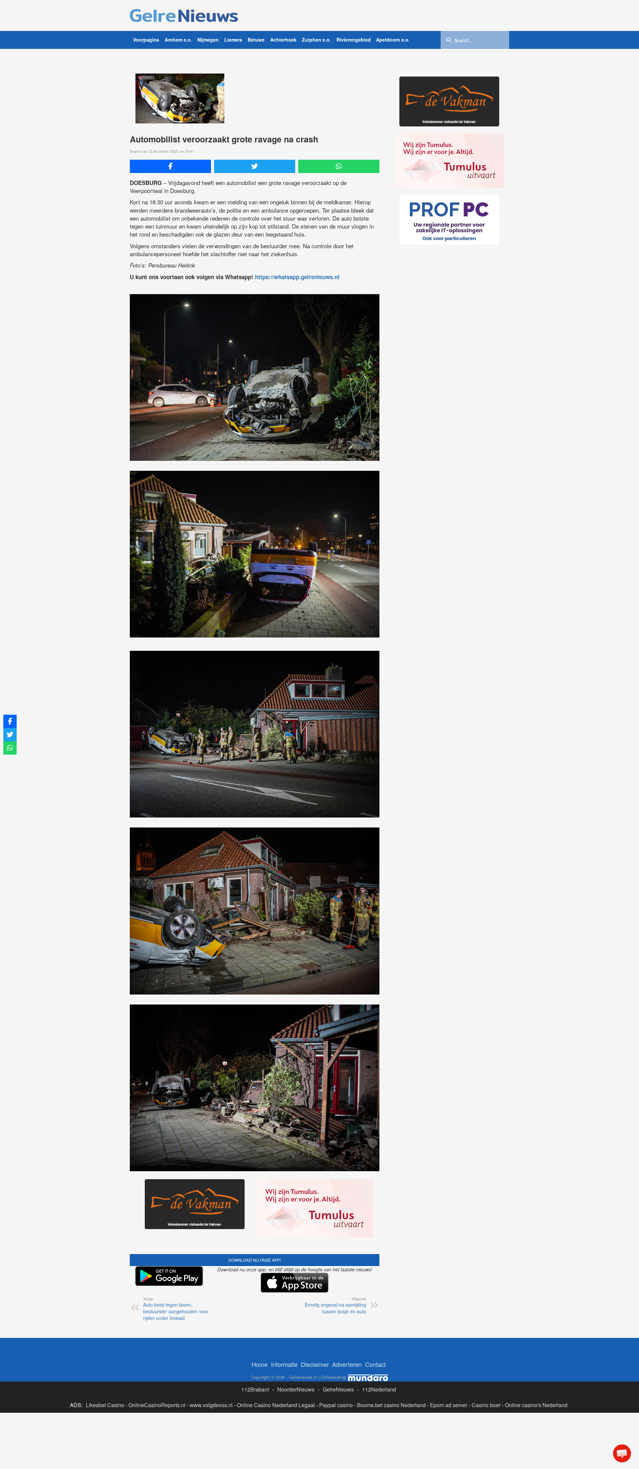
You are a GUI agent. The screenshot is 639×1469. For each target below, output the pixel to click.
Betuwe (256, 39)
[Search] (448, 39)
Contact (375, 1364)
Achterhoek (283, 39)
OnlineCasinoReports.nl (156, 1405)
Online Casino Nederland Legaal (276, 1405)
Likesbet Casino (105, 1405)
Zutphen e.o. (316, 39)
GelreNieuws (338, 1389)
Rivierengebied (353, 39)
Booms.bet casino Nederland (391, 1405)
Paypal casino (336, 1405)
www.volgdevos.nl (211, 1405)
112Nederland (379, 1389)
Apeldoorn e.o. (393, 39)
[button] (622, 1453)
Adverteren (347, 1364)
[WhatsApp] (338, 166)
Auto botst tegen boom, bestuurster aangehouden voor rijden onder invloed (175, 1308)
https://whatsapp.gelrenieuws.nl (297, 277)
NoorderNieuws (296, 1389)
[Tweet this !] (254, 166)
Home (260, 1364)
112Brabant (255, 1389)
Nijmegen (208, 39)
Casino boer (486, 1405)
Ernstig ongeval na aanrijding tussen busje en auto (335, 1305)
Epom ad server (448, 1405)
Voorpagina (146, 39)
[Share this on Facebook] (170, 166)
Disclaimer (315, 1364)
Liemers (233, 39)
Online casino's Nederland (536, 1405)
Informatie (284, 1364)
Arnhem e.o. (178, 39)
